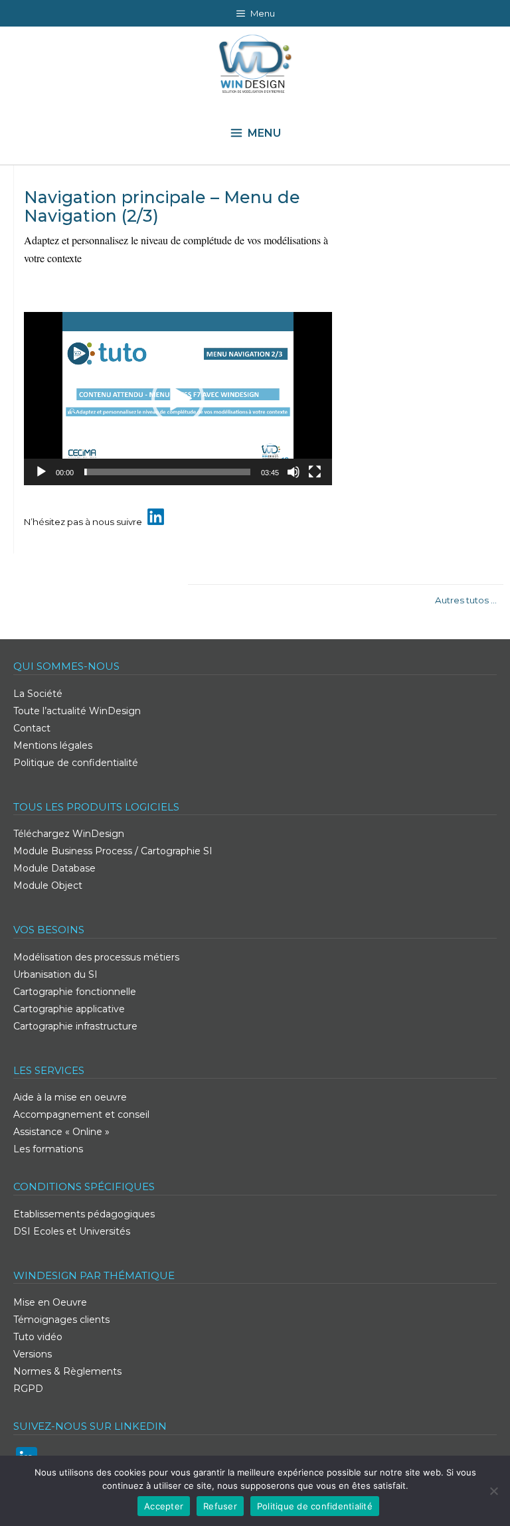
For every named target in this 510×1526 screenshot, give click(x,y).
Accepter (163, 1506)
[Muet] (293, 472)
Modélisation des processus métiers (96, 957)
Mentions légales (52, 745)
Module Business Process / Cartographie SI (112, 851)
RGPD (28, 1389)
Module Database (54, 868)
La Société (37, 694)
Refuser (220, 1506)
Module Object (47, 885)
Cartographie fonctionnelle (74, 992)
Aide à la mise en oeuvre (70, 1097)
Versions (32, 1354)
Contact (31, 728)
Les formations (48, 1149)
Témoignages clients (61, 1320)
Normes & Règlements (67, 1371)
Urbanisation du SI (55, 974)
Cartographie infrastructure (75, 1026)
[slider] (167, 472)
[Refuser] (493, 1490)
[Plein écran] (314, 472)
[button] (178, 398)
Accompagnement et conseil (81, 1114)
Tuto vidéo (37, 1337)
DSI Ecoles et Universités (71, 1231)
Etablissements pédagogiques (84, 1214)
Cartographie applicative (69, 1009)
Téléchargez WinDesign (68, 834)
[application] (178, 398)
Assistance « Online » (61, 1132)
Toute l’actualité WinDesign (77, 711)
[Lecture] (41, 472)
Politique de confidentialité (75, 763)
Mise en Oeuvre (50, 1302)
